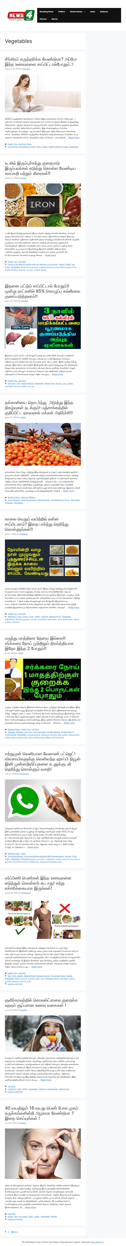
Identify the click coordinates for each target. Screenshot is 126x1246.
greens (44, 147)
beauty (10, 1216)
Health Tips (12, 144)
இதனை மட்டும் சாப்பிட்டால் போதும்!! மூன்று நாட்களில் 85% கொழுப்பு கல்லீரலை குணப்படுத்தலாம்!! (42, 291)
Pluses (65, 147)
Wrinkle (54, 1216)
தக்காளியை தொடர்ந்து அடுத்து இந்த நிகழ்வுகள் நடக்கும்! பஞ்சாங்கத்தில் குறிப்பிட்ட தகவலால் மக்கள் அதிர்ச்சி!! (39, 407)
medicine (44, 617)
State (92, 11)
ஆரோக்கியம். (10, 619)
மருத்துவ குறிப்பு (25, 981)
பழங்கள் (8, 622)
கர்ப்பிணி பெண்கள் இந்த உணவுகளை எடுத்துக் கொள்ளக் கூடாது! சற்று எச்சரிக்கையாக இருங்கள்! (38, 883)
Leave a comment (15, 984)
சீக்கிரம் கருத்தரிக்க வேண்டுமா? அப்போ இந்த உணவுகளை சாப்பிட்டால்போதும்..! (41, 61)
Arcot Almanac (14, 500)
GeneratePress (97, 1242)
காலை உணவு (52, 619)
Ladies (36, 1216)
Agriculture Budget (15, 856)
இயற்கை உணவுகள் (22, 619)
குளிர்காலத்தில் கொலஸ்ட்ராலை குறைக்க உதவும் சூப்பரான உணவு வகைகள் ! (41, 1002)
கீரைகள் (44, 270)
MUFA (25, 1089)
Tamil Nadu (75, 500)
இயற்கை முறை (61, 383)
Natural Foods (55, 617)
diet (9, 976)
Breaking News (46, 11)
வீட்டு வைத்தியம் (58, 737)
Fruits (38, 147)
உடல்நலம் (31, 978)
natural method (27, 383)
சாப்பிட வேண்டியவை (65, 619)
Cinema (43, 19)
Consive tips (13, 147)
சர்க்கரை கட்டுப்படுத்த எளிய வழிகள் (54, 735)
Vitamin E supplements (48, 1089)
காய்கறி (37, 270)
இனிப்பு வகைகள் (21, 978)
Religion (32, 497)
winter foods (64, 1089)
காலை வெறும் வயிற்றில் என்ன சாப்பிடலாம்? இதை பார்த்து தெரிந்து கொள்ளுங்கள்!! (37, 524)
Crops (19, 617)
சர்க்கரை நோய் (73, 735)
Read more (74, 137)
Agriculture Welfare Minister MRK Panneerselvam (44, 856)
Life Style (22, 144)
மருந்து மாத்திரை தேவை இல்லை (39, 737)
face (16, 1216)
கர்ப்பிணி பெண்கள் (52, 978)
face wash (23, 1216)
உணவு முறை (39, 978)
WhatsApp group (28, 859)
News (29, 144)
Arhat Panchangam (29, 500)
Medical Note (29, 976)
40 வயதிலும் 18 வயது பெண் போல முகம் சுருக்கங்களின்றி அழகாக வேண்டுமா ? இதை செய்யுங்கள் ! (41, 1113)
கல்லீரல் (70, 383)
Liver (18, 383)
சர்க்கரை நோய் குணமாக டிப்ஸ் (16, 737)
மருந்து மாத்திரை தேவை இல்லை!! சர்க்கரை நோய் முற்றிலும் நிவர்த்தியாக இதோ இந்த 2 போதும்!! (39, 643)
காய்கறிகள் (9, 386)
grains (7, 859)
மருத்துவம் (15, 622)
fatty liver (11, 383)
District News (76, 11)
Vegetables (73, 147)
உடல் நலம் (29, 270)
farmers (68, 856)
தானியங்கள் (50, 859)
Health (68, 264)
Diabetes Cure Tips (24, 732)
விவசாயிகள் (44, 862)
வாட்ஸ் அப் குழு (67, 859)
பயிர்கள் (76, 619)
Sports (55, 19)
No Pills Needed (53, 732)
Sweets (69, 976)
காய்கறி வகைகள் (33, 735)
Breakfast (12, 617)
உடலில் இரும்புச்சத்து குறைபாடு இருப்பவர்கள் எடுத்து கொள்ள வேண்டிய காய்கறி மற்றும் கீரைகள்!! (40, 168)
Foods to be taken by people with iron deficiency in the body (33, 264)
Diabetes (11, 732)
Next (14, 1232)
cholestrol (12, 1089)
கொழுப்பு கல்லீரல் (20, 386)
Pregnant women (43, 976)
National (104, 11)
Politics (61, 11)
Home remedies (39, 732)
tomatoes (9, 503)
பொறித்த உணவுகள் (12, 981)
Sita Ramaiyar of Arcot (60, 500)
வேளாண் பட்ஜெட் (56, 862)
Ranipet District (44, 500)
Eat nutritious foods (27, 147)
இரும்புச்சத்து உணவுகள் (29, 267)
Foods (25, 617)
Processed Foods (58, 976)
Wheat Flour (50, 383)
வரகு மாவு (31, 386)
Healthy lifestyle (55, 147)
